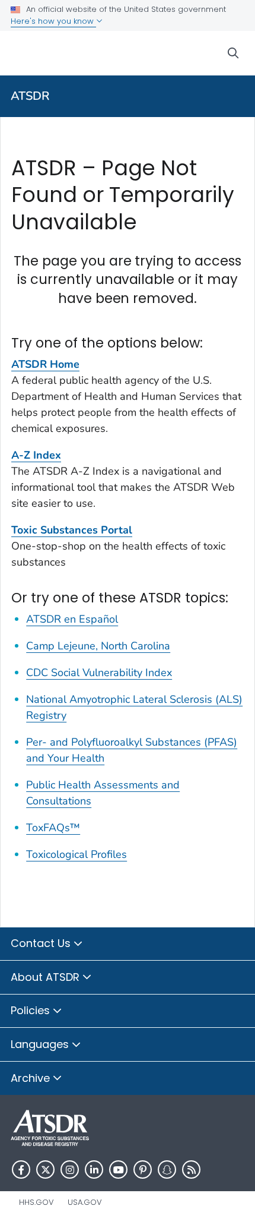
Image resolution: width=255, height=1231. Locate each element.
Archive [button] (32, 1078)
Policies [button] (32, 1010)
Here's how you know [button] (53, 21)
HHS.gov (36, 1202)
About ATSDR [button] (46, 977)
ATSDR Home (45, 364)
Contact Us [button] (42, 943)
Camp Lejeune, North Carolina (98, 646)
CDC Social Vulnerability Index (99, 672)
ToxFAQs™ (53, 827)
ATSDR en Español (72, 619)
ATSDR (30, 96)
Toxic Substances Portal (71, 530)
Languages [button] (41, 1044)
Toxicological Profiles (76, 854)
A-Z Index (36, 455)
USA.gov (85, 1202)
